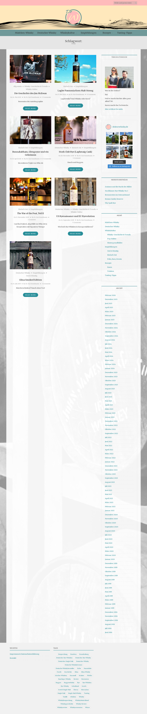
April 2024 (109, 356)
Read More (30, 108)
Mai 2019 (108, 592)
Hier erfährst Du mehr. (114, 109)
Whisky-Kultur (31, 89)
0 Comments (91, 94)
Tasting (86, 693)
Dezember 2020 (111, 515)
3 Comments (46, 284)
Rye (78, 682)
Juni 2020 (108, 539)
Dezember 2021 (111, 466)
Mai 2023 (108, 401)
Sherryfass (85, 690)
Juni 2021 (108, 490)
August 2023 (110, 389)
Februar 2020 (110, 555)
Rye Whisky (65, 686)
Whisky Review (81, 704)
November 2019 (111, 567)
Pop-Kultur (111, 239)
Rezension (85, 679)
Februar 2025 (110, 316)
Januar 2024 (110, 368)
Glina (76, 672)
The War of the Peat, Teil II (30, 213)
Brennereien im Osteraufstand (117, 195)
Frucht (59, 672)
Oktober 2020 (110, 523)
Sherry (76, 690)
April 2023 (109, 405)
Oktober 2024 (110, 332)
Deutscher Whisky (46, 32)
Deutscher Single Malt (65, 661)
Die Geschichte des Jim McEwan (30, 93)
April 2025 (109, 307)
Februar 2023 (110, 413)
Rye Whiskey (87, 682)
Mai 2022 (108, 446)
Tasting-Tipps (124, 32)
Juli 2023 (108, 393)
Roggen (58, 682)
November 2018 (111, 616)
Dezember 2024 (111, 324)
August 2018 (110, 624)
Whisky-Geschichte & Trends (36, 86)
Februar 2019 (110, 604)
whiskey (73, 697)
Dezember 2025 (111, 299)
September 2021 (111, 478)
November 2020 (111, 519)
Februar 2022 (110, 458)
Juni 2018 (108, 632)
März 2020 (109, 551)
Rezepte (107, 32)
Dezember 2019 (111, 563)
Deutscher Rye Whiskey (64, 658)
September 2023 (111, 385)
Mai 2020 (108, 543)
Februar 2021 (110, 507)
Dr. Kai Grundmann (32, 97)
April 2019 (109, 596)
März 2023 (109, 409)
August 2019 (110, 580)
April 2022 (109, 450)
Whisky (81, 697)
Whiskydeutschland (82, 700)
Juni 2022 (108, 442)
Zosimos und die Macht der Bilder (118, 187)
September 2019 (111, 576)
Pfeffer (89, 675)
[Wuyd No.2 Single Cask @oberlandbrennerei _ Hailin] (126, 138)
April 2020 (109, 547)
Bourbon (73, 654)
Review (76, 679)
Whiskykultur (67, 32)
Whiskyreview (62, 707)
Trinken (110, 271)
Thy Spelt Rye (110, 203)
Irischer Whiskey (61, 675)
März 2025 (109, 312)
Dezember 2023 (111, 372)
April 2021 (109, 498)
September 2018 (111, 620)
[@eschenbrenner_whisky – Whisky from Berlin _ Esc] (126, 152)
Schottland (75, 686)
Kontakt (13, 658)
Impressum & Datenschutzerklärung (24, 654)
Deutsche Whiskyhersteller (65, 668)
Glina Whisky (85, 672)
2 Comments (46, 97)
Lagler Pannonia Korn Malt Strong (75, 90)
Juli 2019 (108, 584)
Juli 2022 (108, 437)
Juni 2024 (108, 348)
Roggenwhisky (69, 682)
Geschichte (68, 672)
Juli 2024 (108, 344)
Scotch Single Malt (64, 690)
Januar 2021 (109, 511)
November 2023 (111, 377)
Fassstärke (87, 668)
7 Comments (76, 222)
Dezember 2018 (111, 612)
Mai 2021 (108, 494)
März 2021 (109, 502)
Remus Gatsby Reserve (114, 199)
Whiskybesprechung (65, 700)
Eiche (79, 668)
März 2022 (109, 454)
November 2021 (111, 470)
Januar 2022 (109, 462)
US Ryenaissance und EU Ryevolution (75, 216)
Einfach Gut (68, 86)
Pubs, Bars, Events (114, 259)
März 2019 (109, 600)
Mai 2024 (108, 352)
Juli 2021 (108, 486)
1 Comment (77, 158)
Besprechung (63, 654)
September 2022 (111, 433)
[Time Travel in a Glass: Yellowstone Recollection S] (112, 152)
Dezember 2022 (111, 421)
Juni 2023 (108, 397)
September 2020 (111, 527)
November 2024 (111, 328)
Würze (87, 707)
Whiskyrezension (76, 707)
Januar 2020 (110, 559)
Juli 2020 (108, 535)
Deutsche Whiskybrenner (73, 665)
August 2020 (110, 531)
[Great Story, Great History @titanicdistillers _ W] (112, 138)
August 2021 (110, 482)
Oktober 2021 (110, 474)
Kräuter (81, 675)
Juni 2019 (108, 588)
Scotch (84, 686)
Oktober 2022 (110, 429)
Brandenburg (84, 654)
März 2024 (109, 360)
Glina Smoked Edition (30, 280)
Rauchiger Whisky (64, 679)
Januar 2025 (109, 320)
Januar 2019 (109, 608)
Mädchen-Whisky (24, 32)
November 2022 (111, 425)
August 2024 (110, 340)
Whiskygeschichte (67, 704)
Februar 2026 (110, 295)
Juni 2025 (108, 303)
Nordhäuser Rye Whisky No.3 (116, 191)
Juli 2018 (108, 628)
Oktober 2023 (110, 381)
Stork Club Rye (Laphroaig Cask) (75, 151)
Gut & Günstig (31, 276)
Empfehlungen (88, 32)
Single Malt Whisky (74, 693)
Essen (109, 267)
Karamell (73, 675)
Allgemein (17, 86)
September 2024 (111, 336)
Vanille (65, 697)
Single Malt (61, 693)
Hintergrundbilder (114, 243)
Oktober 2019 (110, 572)
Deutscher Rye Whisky (83, 658)
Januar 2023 (109, 417)
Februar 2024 (110, 364)
